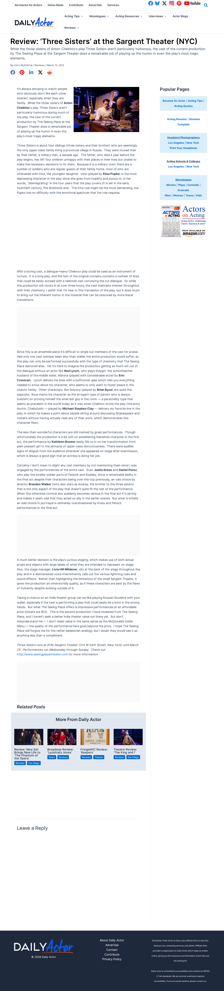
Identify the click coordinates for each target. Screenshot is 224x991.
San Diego (33, 763)
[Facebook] (12, 72)
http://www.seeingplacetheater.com (42, 654)
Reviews (40, 65)
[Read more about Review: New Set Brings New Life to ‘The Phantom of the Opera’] (28, 736)
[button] (206, 5)
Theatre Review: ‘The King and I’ (125, 751)
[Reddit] (49, 72)
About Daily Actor (112, 940)
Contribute (111, 954)
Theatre (99, 757)
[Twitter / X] (40, 72)
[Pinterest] (22, 72)
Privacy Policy (112, 959)
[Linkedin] (31, 72)
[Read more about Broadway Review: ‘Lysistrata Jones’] (61, 736)
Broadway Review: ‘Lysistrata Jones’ (60, 751)
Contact (112, 949)
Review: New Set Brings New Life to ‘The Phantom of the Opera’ (27, 754)
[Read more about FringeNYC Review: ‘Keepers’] (95, 736)
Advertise (112, 945)
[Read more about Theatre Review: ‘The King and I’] (128, 736)
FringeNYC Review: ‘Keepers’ (94, 751)
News (52, 757)
